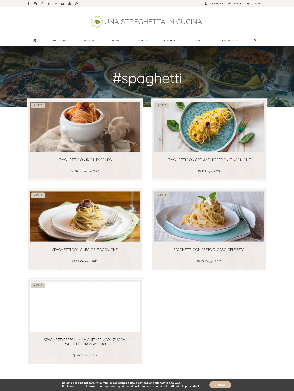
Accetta (220, 385)
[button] (255, 40)
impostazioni (190, 386)
